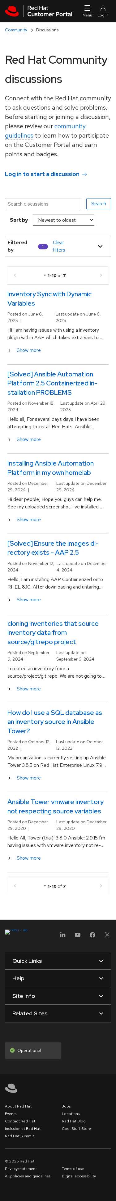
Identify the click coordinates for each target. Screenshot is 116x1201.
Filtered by (17, 246)
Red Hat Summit (19, 1136)
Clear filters (59, 246)
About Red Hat (18, 1106)
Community (16, 30)
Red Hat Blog (74, 1121)
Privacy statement (21, 1168)
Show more (29, 350)
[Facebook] (92, 937)
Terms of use (73, 1168)
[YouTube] (77, 937)
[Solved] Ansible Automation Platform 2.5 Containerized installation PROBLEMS (52, 383)
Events (10, 1113)
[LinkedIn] (63, 937)
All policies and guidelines (27, 1176)
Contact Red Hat (20, 1121)
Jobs (66, 1106)
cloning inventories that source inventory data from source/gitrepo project (53, 632)
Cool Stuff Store (76, 1128)
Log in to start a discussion (42, 174)
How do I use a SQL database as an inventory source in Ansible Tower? (54, 721)
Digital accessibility (79, 1176)
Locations (70, 1113)
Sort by (19, 220)
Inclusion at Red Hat (23, 1128)
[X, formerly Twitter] (107, 937)
